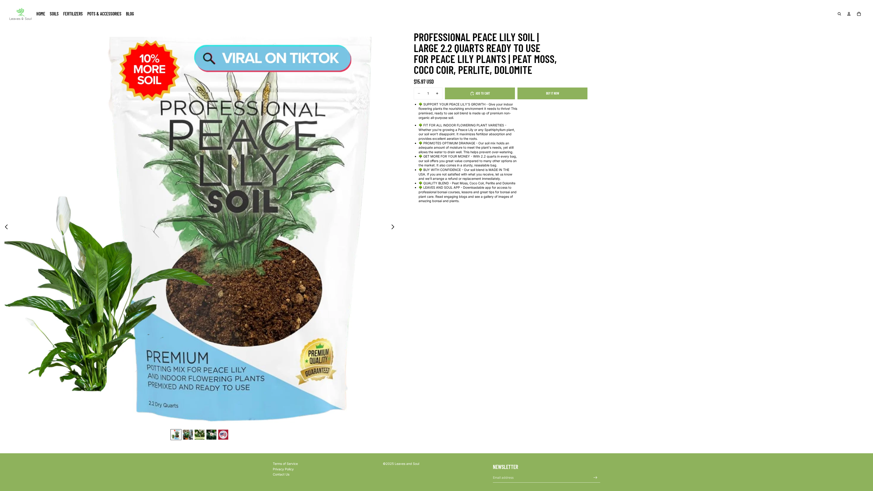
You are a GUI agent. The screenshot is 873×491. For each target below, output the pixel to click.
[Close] (464, 211)
